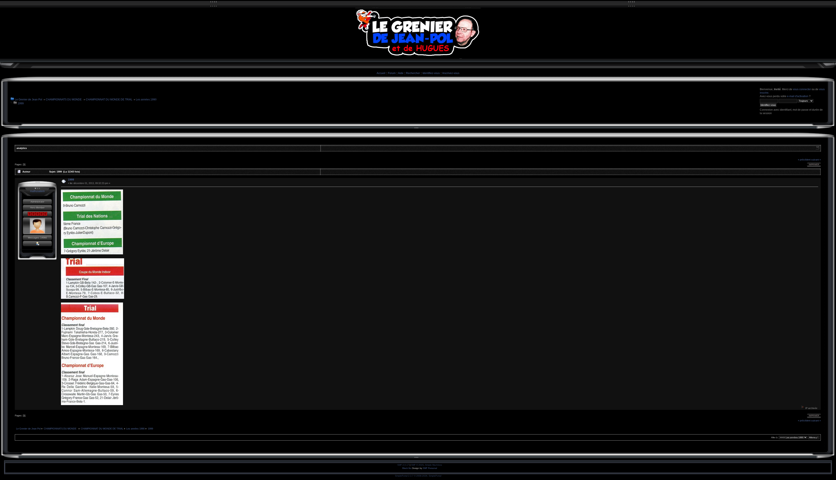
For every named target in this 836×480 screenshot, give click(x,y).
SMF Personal (430, 468)
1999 (21, 103)
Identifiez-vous (431, 73)
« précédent (804, 159)
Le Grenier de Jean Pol (28, 99)
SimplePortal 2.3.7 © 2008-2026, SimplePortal (418, 476)
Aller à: (774, 437)
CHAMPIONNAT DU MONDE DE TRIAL (109, 99)
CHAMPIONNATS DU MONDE (64, 99)
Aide (400, 73)
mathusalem (37, 191)
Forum (392, 73)
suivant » (816, 159)
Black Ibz (407, 468)
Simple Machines (433, 465)
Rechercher (413, 73)
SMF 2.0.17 (403, 465)
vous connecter (802, 89)
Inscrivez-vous (450, 73)
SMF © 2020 (417, 465)
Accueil (381, 73)
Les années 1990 (146, 99)
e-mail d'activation (797, 96)
